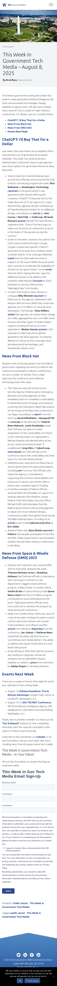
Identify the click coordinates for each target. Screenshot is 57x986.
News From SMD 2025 (20, 127)
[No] (53, 976)
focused (37, 280)
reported (12, 190)
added (11, 314)
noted (11, 258)
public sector (18, 913)
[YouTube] (38, 955)
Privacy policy (32, 981)
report (37, 414)
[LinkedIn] (25, 955)
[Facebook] (31, 955)
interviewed (14, 451)
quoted (21, 220)
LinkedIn (41, 736)
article (36, 213)
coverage (15, 421)
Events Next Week (18, 131)
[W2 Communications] (14, 4)
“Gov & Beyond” (11, 723)
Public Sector (20, 903)
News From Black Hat (19, 124)
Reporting (37, 628)
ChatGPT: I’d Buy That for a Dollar (26, 120)
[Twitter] (18, 955)
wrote (48, 269)
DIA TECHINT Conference (37, 702)
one (19, 470)
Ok (20, 981)
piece (34, 662)
